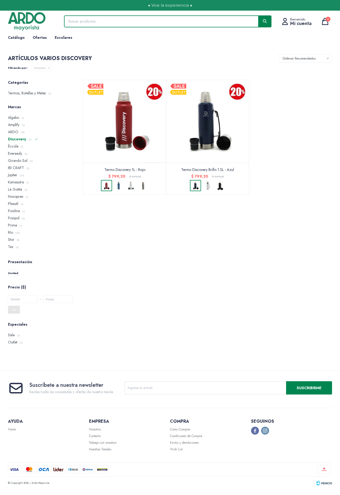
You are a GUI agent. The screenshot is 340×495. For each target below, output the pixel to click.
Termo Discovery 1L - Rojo (124, 169)
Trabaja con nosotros (102, 442)
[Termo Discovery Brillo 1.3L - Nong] (220, 185)
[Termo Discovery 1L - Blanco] (131, 185)
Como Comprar (180, 429)
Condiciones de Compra (186, 436)
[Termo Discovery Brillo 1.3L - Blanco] (207, 185)
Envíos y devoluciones (184, 442)
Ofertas (40, 37)
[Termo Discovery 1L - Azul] (118, 185)
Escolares (63, 37)
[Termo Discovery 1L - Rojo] (124, 121)
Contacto (95, 436)
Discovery (40, 68)
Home (12, 429)
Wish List (176, 449)
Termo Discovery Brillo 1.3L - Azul (207, 169)
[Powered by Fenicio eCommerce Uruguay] (324, 483)
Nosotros (95, 429)
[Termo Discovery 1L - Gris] (143, 185)
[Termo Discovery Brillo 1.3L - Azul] (207, 121)
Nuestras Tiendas (100, 449)
